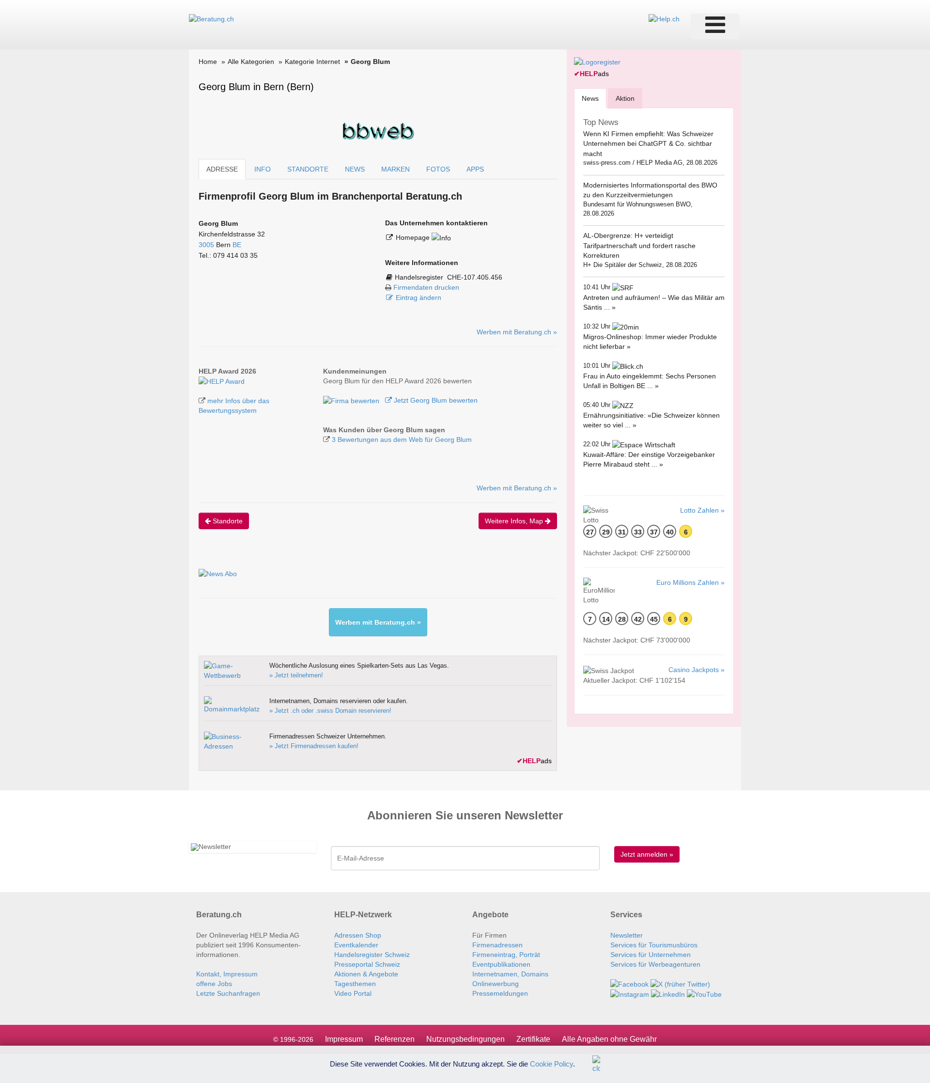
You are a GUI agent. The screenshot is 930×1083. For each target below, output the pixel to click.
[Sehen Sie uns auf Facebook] (629, 984)
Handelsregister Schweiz (372, 954)
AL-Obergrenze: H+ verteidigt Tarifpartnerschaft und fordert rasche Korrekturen (639, 245)
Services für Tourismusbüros (654, 945)
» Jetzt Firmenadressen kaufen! (313, 746)
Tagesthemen (355, 984)
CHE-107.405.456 (474, 277)
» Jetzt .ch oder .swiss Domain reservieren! (330, 710)
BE (236, 245)
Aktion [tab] (625, 98)
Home (208, 61)
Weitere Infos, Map (515, 521)
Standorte (227, 521)
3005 (206, 245)
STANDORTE (307, 169)
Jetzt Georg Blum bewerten (435, 400)
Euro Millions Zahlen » (690, 582)
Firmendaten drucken (426, 287)
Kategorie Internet (312, 61)
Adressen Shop (357, 935)
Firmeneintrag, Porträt (506, 954)
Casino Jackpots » (696, 670)
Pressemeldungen (500, 993)
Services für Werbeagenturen (655, 964)
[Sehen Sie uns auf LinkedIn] (668, 994)
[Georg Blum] (222, 381)
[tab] (590, 98)
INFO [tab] (262, 169)
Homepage (414, 237)
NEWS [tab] (355, 169)
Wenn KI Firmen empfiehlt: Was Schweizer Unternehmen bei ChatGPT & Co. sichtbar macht (648, 143)
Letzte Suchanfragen (228, 993)
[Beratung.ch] (211, 18)
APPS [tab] (475, 169)
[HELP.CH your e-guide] (664, 18)
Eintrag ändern (418, 297)
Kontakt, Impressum (227, 974)
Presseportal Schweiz (367, 964)
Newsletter (626, 935)
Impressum (344, 1039)
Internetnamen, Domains (510, 974)
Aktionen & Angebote (366, 974)
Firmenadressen (497, 945)
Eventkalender (356, 945)
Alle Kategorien (251, 61)
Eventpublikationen (501, 964)
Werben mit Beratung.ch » (517, 332)
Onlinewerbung (495, 984)
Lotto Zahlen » (702, 510)
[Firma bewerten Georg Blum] (352, 400)
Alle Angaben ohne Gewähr (609, 1039)
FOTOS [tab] (438, 169)
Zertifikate (533, 1039)
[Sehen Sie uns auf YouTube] (704, 994)
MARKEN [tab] (395, 169)
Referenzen (394, 1039)
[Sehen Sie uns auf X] (680, 984)
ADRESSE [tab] (222, 169)
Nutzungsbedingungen (465, 1039)
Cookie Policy (551, 1063)
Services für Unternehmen (650, 954)
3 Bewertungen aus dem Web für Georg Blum (402, 439)
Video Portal (353, 993)
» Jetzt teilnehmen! (296, 675)
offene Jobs (214, 984)
